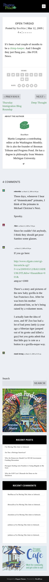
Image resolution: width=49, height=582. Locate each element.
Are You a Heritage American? (15, 452)
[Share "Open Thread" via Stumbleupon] (40, 74)
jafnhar (10, 525)
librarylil (11, 504)
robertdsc (17, 191)
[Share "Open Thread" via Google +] (17, 74)
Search (6, 378)
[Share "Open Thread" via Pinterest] (26, 74)
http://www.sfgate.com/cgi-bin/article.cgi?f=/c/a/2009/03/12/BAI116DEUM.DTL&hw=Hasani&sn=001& (30, 269)
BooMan (21, 28)
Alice (16, 226)
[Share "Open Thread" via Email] (22, 79)
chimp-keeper (17, 48)
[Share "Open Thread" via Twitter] (13, 74)
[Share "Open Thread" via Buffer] (36, 74)
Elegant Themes (20, 579)
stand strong (18, 354)
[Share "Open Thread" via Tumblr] (22, 74)
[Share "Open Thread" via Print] (26, 79)
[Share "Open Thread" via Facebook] (8, 74)
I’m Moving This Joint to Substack (17, 447)
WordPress (38, 579)
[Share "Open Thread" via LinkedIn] (31, 74)
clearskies (11, 515)
